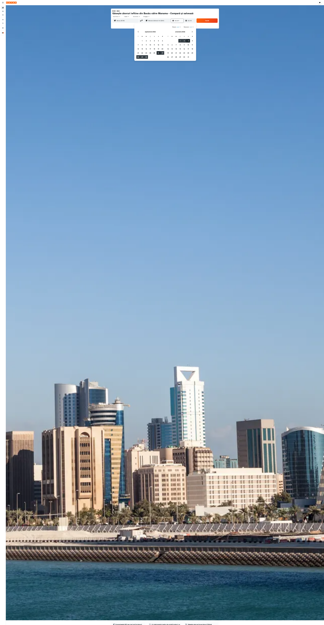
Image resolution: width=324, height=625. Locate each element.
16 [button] (146, 49)
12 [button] (158, 45)
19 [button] (158, 49)
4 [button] (154, 41)
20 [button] (162, 49)
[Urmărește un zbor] (3, 23)
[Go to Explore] (3, 19)
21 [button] (138, 53)
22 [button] (142, 53)
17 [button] (150, 49)
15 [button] (142, 49)
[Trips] (3, 28)
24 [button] (150, 53)
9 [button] (146, 45)
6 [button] (162, 41)
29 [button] (142, 57)
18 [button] (154, 49)
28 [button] (138, 57)
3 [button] (150, 41)
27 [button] (162, 53)
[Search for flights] (3, 7)
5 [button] (158, 41)
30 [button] (146, 57)
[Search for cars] (3, 15)
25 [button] (154, 53)
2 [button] (146, 41)
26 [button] (158, 53)
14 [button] (138, 49)
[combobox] (116, 16)
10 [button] (150, 45)
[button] (3, 2)
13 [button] (162, 45)
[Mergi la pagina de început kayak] (11, 3)
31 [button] (188, 57)
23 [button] (146, 53)
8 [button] (142, 45)
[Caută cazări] (3, 11)
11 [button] (154, 45)
